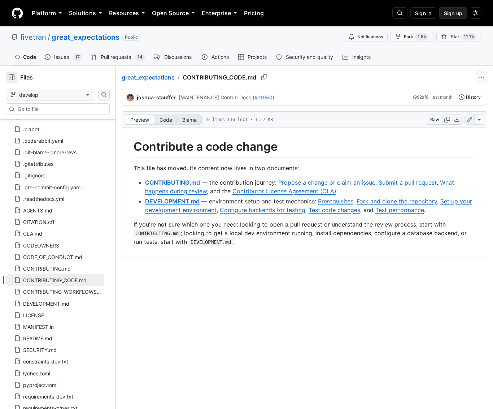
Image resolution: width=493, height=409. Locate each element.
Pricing (254, 13)
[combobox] (61, 109)
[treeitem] (55, 280)
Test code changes (334, 210)
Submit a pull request (408, 182)
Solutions (82, 13)
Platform (44, 13)
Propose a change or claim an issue (326, 182)
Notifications (370, 36)
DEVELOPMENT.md (172, 201)
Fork (415, 36)
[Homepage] (17, 13)
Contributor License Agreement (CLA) (284, 191)
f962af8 (420, 97)
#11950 (263, 97)
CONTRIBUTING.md (172, 182)
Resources (124, 13)
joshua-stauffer (156, 97)
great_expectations (85, 37)
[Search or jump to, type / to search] (399, 13)
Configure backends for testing (262, 210)
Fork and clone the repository (397, 201)
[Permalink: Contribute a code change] (128, 147)
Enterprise (216, 13)
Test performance (399, 210)
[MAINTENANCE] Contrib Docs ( (216, 97)
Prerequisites (335, 201)
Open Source (170, 13)
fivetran (33, 37)
